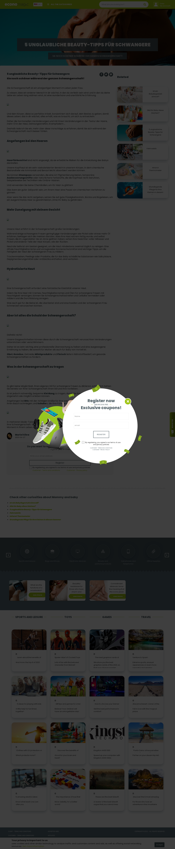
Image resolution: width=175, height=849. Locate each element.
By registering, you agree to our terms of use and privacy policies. (102, 443)
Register (101, 434)
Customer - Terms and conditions (101, 448)
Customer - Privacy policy (101, 450)
